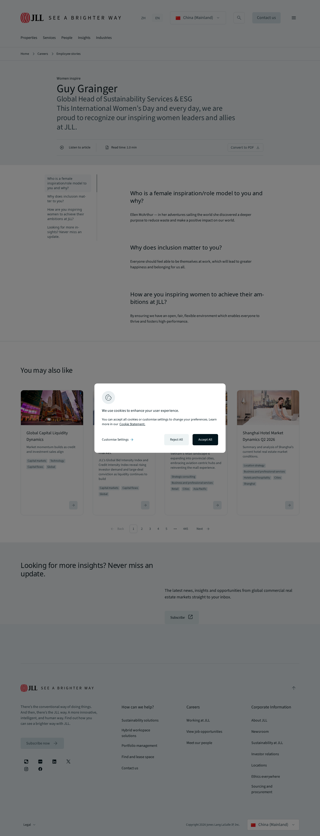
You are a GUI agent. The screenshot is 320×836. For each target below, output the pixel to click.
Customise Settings (118, 439)
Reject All (176, 439)
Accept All (205, 439)
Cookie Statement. (132, 424)
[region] (160, 418)
